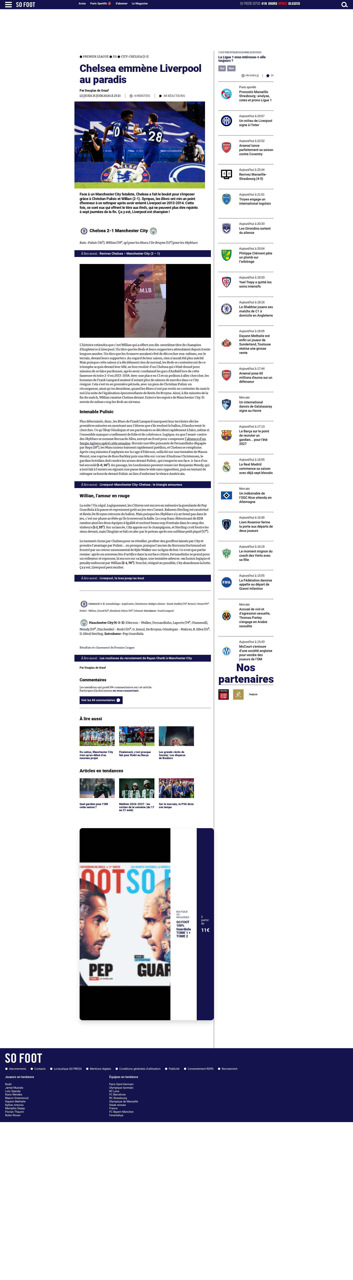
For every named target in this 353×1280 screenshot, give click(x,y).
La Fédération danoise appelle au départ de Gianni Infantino (245, 573)
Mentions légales (100, 1068)
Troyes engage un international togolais (244, 190)
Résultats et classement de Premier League (107, 647)
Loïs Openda (12, 1091)
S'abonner (121, 3)
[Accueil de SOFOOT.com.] (45, 4)
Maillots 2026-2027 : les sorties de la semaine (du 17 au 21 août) (136, 783)
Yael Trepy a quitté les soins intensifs (242, 273)
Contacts (40, 1068)
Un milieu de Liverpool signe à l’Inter (242, 112)
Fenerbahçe (116, 1115)
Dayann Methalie (15, 1101)
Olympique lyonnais (121, 1087)
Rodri (8, 1084)
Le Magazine (140, 3)
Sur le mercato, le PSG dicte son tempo (173, 782)
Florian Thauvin (14, 1111)
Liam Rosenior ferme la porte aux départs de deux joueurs (245, 515)
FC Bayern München (121, 1111)
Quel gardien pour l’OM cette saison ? (94, 782)
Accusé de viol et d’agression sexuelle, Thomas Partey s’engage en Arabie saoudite (242, 604)
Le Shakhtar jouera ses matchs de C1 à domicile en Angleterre (242, 300)
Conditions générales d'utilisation (140, 1068)
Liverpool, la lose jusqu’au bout (122, 578)
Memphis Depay (15, 1108)
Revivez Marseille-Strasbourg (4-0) (241, 166)
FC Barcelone (117, 1094)
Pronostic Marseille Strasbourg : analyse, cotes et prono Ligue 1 (244, 85)
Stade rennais (117, 1105)
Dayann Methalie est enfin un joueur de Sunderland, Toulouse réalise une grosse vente (244, 330)
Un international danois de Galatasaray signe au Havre (243, 395)
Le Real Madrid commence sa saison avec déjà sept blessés (244, 457)
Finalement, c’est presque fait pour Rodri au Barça (135, 729)
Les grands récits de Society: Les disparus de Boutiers (172, 731)
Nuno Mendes (13, 1094)
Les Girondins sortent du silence (239, 220)
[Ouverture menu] (8, 4)
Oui (222, 68)
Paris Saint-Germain (121, 1084)
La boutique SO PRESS (68, 1068)
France (113, 1108)
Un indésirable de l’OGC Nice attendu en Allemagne (244, 486)
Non (231, 68)
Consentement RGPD (200, 1068)
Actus (82, 3)
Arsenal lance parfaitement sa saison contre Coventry (242, 139)
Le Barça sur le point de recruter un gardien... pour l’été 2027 (241, 424)
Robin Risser (13, 1115)
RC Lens (114, 1091)
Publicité (174, 1068)
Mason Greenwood (16, 1098)
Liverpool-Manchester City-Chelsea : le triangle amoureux (141, 484)
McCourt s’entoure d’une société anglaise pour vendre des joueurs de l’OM (244, 640)
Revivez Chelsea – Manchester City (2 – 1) (130, 253)
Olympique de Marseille (123, 1101)
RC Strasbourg (118, 1098)
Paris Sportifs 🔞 (100, 3)
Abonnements (17, 1068)
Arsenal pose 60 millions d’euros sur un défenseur (243, 366)
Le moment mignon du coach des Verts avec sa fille (243, 544)
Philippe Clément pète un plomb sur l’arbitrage (241, 246)
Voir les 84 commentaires (98, 700)
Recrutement (229, 1068)
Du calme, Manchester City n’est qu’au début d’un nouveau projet (97, 731)
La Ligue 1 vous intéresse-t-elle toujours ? (242, 59)
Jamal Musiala (14, 1087)
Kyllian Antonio (14, 1105)
